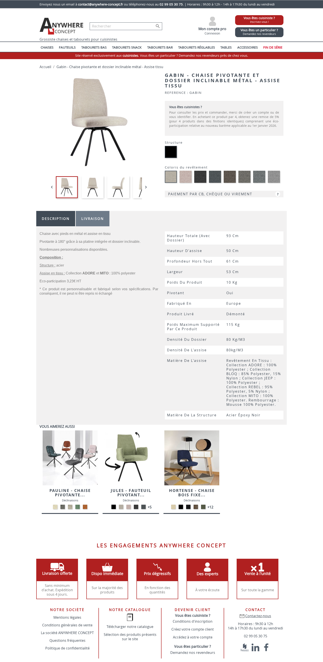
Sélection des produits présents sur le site (130, 636)
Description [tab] (56, 218)
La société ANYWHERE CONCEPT (67, 632)
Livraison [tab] (92, 218)
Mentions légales (67, 617)
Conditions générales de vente (67, 625)
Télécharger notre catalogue (130, 626)
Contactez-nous (258, 615)
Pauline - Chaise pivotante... (70, 493)
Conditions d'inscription (192, 621)
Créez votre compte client (192, 629)
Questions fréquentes (67, 640)
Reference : (177, 92)
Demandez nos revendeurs (192, 652)
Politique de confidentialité (67, 648)
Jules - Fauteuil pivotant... (131, 493)
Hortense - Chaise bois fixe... (192, 493)
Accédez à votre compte (192, 637)
